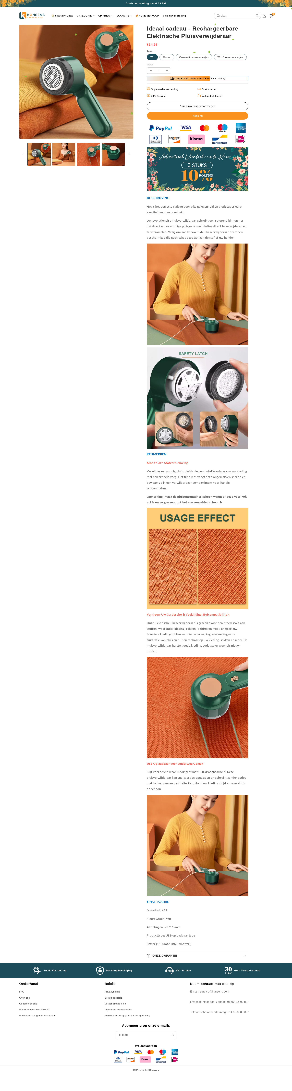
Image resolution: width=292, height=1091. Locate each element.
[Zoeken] (257, 16)
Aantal (150, 64)
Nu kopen (197, 116)
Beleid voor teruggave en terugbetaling (127, 1015)
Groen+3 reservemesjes (194, 57)
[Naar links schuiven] (23, 154)
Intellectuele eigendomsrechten (37, 1015)
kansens (155, 1070)
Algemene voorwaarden (118, 1009)
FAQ (21, 991)
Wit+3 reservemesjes (230, 57)
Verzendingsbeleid (115, 1003)
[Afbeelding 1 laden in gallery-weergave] (39, 154)
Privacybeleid (112, 991)
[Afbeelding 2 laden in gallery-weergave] (63, 154)
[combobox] (237, 16)
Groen (167, 57)
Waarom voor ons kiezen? (34, 1009)
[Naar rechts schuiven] (129, 154)
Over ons (24, 997)
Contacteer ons (28, 1003)
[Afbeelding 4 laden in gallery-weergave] (113, 154)
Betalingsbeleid (113, 997)
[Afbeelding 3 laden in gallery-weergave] (88, 154)
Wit (152, 57)
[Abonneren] (172, 1035)
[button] (85, 15)
